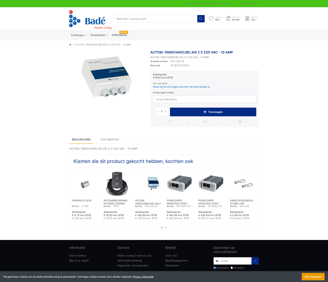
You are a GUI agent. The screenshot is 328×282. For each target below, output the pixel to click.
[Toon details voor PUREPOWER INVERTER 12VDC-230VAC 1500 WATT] (211, 183)
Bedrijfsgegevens (176, 260)
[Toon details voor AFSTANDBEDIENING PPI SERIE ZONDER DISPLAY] (117, 183)
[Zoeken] (201, 18)
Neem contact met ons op (203, 3)
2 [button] (166, 228)
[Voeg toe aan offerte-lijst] (240, 121)
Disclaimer (172, 265)
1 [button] (162, 228)
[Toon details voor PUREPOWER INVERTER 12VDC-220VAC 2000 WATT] (180, 183)
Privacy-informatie (143, 276)
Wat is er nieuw (79, 260)
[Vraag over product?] (205, 121)
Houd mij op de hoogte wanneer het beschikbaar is (181, 86)
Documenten (110, 139)
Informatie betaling (129, 260)
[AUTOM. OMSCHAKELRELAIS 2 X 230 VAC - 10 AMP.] (107, 88)
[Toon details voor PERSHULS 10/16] (85, 183)
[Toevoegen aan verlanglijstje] (171, 121)
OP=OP (123, 32)
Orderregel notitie (163, 92)
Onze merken (77, 255)
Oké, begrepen (313, 276)
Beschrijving (81, 139)
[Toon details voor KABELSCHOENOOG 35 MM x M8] (243, 183)
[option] (107, 88)
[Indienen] (255, 261)
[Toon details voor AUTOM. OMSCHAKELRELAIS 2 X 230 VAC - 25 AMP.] (148, 183)
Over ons (171, 255)
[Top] (70, 44)
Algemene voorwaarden (132, 265)
